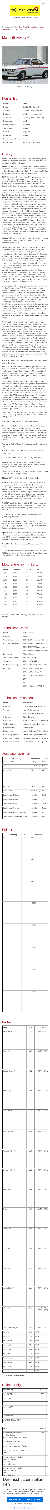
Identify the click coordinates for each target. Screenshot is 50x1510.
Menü (44, 3)
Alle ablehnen (15, 1499)
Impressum (32, 1508)
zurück (5, 67)
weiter (45, 67)
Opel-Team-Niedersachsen (28, 27)
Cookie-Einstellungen (24, 1504)
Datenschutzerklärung (21, 1508)
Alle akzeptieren (33, 1499)
